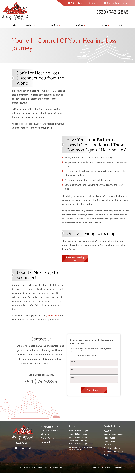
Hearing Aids (109, 441)
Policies (96, 467)
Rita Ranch (46, 434)
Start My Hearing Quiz (74, 259)
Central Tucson (48, 438)
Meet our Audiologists (113, 434)
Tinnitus (107, 445)
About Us (108, 431)
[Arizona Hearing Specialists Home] (15, 10)
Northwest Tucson (49, 427)
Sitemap (118, 467)
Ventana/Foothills (49, 430)
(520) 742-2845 (113, 12)
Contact (107, 455)
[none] (29, 25)
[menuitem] (14, 25)
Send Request (94, 390)
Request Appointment (117, 3)
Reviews (95, 3)
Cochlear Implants (112, 448)
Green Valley (47, 442)
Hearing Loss (109, 438)
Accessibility (107, 467)
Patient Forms (77, 3)
